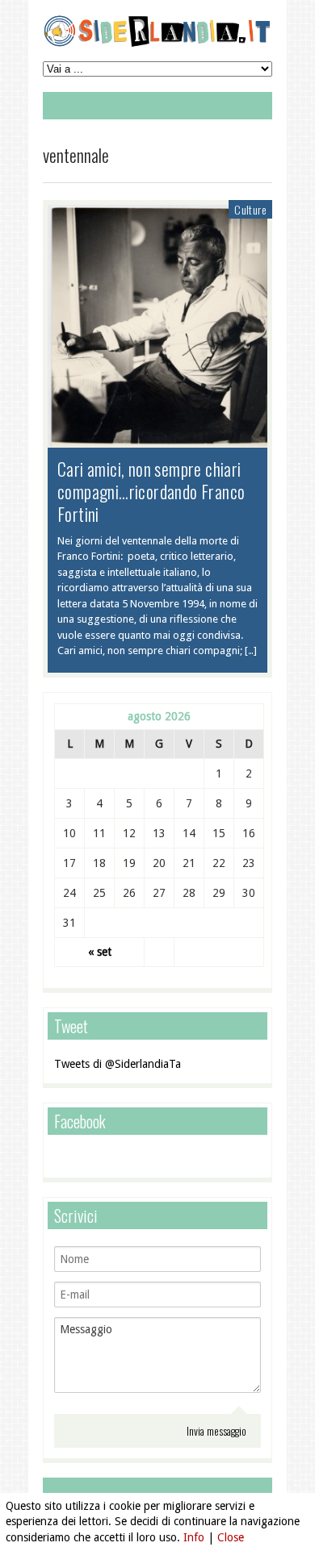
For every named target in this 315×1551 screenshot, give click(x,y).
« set (99, 951)
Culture (250, 209)
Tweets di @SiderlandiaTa (117, 1063)
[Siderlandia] (157, 44)
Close (230, 1537)
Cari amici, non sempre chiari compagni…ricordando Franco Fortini (151, 491)
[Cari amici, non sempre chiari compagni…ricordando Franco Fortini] (157, 438)
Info (193, 1537)
